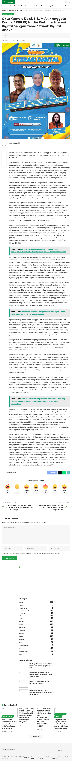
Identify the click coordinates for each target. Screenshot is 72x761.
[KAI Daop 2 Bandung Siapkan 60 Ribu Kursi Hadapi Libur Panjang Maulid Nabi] (23, 666)
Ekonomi (36, 621)
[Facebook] (65, 750)
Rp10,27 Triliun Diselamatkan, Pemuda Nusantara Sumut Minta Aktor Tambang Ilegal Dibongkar (9, 724)
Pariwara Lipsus (36, 645)
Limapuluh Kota (36, 610)
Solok (36, 618)
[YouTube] (69, 750)
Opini (36, 642)
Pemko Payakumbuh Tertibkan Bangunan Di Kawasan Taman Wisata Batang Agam (40, 692)
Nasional (36, 636)
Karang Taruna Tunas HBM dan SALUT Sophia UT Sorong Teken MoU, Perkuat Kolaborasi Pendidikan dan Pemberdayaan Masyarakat (27, 715)
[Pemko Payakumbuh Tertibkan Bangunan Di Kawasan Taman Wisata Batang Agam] (23, 692)
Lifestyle (36, 633)
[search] (56, 2)
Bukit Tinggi (36, 608)
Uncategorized (8, 14)
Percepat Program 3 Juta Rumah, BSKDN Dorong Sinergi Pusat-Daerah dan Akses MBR (40, 674)
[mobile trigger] (68, 2)
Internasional (36, 627)
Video (36, 654)
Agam (36, 605)
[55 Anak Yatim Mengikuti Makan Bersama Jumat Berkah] (23, 684)
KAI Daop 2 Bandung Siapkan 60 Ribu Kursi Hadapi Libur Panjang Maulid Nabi (40, 665)
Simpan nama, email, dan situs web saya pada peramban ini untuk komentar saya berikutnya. (32, 553)
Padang (36, 613)
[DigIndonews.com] (8, 2)
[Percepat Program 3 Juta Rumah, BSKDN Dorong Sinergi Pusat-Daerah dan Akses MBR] (23, 675)
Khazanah (36, 630)
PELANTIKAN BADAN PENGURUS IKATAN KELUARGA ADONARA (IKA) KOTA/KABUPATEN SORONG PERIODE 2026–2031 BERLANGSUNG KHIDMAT (44, 717)
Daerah (36, 602)
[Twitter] (67, 750)
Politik (36, 648)
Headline (36, 624)
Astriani (5, 40)
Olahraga (36, 639)
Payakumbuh (36, 616)
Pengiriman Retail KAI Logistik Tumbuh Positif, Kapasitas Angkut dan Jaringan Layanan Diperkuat (61, 724)
